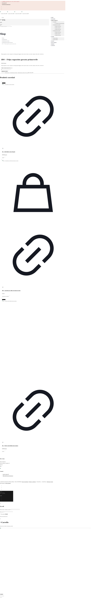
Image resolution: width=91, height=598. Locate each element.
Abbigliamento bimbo (5, 40)
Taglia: (2, 67)
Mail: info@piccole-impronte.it (8, 475)
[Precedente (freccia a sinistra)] (0, 597)
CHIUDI (1, 594)
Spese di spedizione (25, 481)
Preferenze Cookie (50, 481)
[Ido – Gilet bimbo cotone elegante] (33, 84)
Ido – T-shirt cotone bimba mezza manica (10, 445)
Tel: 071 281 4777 (6, 474)
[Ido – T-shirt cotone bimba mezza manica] (33, 339)
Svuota (11, 67)
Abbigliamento (4, 39)
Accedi (6, 514)
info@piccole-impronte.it (6, 4)
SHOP (1, 24)
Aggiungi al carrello (4, 71)
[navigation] (45, 522)
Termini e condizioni (32, 481)
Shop (3, 17)
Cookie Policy (44, 481)
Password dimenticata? (3, 516)
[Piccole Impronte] (14, 13)
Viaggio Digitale (8, 483)
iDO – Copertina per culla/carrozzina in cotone (11, 290)
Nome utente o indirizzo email (5, 509)
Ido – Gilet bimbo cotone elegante (8, 151)
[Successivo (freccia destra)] (1, 597)
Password (2, 511)
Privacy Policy (39, 481)
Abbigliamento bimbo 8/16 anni (7, 42)
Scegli (3, 157)
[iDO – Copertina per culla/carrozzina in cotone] (33, 161)
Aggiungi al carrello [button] (5, 296)
